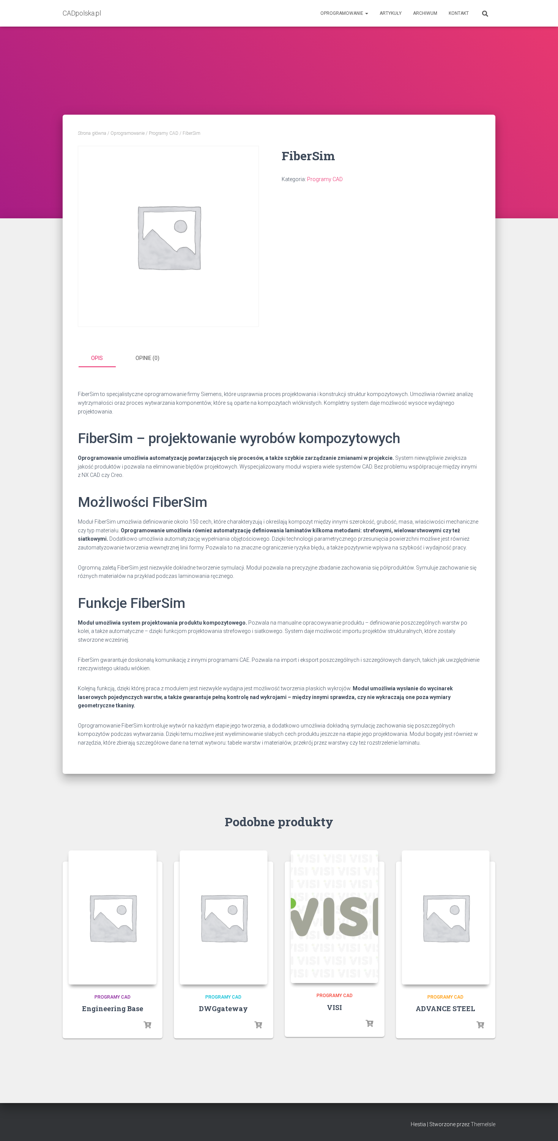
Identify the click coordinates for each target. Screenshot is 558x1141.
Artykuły (391, 13)
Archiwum (425, 13)
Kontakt (459, 13)
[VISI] (334, 916)
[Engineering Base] (112, 917)
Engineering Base (112, 1008)
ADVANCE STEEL (445, 1008)
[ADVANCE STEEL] (446, 917)
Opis (97, 358)
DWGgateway (223, 1008)
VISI (334, 1007)
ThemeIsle (483, 1124)
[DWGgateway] (224, 917)
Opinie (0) (147, 358)
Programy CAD (163, 133)
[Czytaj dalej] (147, 1025)
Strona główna (92, 133)
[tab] (102, 358)
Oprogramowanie (342, 13)
